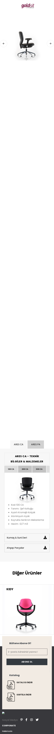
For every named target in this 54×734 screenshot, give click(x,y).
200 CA (25, 469)
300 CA (39, 469)
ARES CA (18, 444)
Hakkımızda (7, 731)
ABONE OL (27, 661)
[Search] (50, 6)
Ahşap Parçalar (15, 548)
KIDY (9, 589)
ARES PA (35, 444)
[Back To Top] (46, 726)
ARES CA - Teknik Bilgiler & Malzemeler (27, 458)
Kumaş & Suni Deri (17, 537)
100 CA (11, 469)
